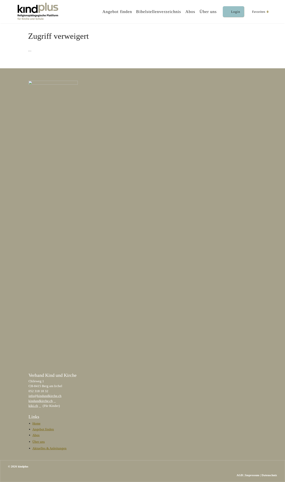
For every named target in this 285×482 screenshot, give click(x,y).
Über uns (208, 11)
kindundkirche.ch (40, 401)
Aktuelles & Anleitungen (49, 448)
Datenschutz (269, 475)
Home (36, 423)
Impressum (252, 475)
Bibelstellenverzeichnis (158, 11)
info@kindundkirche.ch (44, 396)
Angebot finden (117, 11)
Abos (190, 11)
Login (235, 12)
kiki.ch (33, 406)
